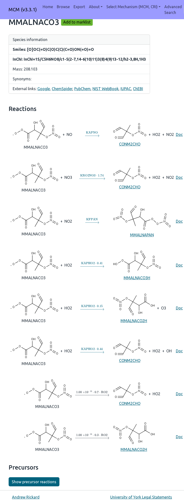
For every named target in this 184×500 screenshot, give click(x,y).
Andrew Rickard (26, 497)
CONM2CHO (129, 144)
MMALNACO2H (134, 321)
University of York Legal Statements (141, 497)
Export (79, 7)
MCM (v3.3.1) (23, 9)
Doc (179, 134)
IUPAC (126, 89)
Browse (63, 7)
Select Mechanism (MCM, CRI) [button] (132, 7)
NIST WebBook (105, 89)
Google (43, 89)
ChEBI (138, 89)
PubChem (82, 89)
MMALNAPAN (142, 235)
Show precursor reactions (34, 482)
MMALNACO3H (137, 278)
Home (48, 7)
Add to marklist (77, 22)
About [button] (94, 7)
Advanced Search (173, 10)
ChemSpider (62, 89)
